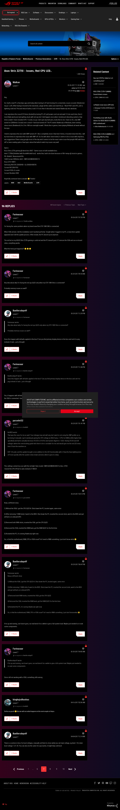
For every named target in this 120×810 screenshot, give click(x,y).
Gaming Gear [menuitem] (75, 19)
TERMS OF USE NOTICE (62, 790)
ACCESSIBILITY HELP (38, 783)
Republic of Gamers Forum (11, 59)
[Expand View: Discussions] (55, 12)
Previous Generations (43, 59)
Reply (80, 193)
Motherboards (28, 59)
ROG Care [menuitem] (24, 13)
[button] (7, 192)
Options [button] (114, 59)
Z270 (55, 59)
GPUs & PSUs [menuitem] (49, 19)
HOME (16, 783)
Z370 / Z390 (98, 97)
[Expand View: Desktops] (67, 12)
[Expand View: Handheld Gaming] (15, 19)
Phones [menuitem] (21, 19)
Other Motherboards (100, 126)
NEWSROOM (24, 783)
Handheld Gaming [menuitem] (7, 19)
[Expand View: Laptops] (78, 12)
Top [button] (6, 804)
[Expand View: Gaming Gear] (81, 19)
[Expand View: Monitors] (67, 19)
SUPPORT (91, 3)
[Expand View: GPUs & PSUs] (55, 19)
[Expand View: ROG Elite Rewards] (29, 25)
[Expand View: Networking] (11, 25)
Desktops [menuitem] (62, 13)
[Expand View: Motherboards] (41, 19)
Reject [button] (43, 411)
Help (110, 19)
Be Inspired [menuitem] (11, 12)
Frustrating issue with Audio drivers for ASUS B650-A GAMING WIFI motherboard (104, 120)
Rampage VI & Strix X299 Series (104, 108)
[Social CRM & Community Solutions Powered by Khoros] (112, 805)
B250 (12, 183)
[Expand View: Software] (41, 12)
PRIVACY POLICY (76, 790)
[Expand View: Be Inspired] (17, 13)
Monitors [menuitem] (62, 19)
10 (63, 769)
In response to (23, 221)
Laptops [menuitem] (73, 13)
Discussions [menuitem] (49, 13)
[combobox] (60, 43)
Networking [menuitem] (5, 26)
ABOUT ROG (8, 783)
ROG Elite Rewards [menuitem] (21, 26)
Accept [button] (77, 411)
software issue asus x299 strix (103, 105)
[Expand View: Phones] (26, 19)
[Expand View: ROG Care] (29, 12)
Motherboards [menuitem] (34, 19)
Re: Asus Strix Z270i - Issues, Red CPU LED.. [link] (74, 59)
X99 (96, 84)
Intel (19, 183)
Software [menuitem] (36, 13)
